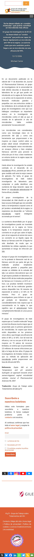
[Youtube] (23, 473)
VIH (28, 106)
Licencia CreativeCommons (20, 527)
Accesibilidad (9, 530)
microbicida (6, 171)
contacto (8, 417)
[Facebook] (11, 473)
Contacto (6, 521)
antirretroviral (24, 190)
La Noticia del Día (13, 441)
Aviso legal (27, 521)
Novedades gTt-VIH (14, 445)
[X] (5, 473)
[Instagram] (17, 473)
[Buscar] (26, 3)
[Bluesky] (29, 473)
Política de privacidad (12, 524)
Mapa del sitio (16, 521)
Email (7, 433)
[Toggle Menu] (31, 16)
